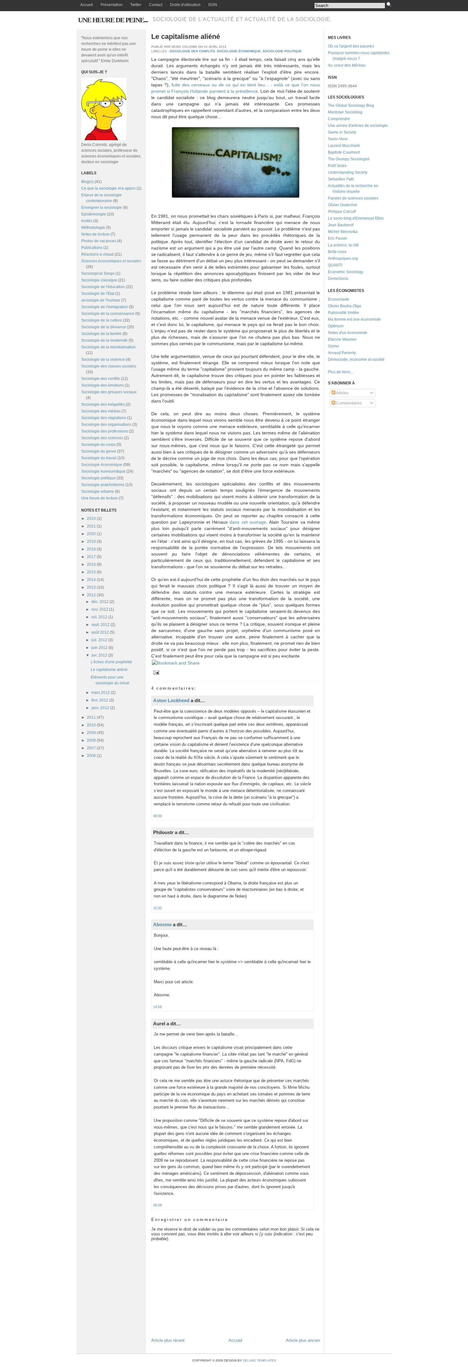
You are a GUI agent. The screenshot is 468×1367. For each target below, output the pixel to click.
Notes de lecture (95, 234)
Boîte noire (337, 252)
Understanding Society (347, 172)
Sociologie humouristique (103, 471)
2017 (91, 557)
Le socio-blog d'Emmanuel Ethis (356, 218)
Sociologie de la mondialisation (108, 347)
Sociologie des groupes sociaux (109, 392)
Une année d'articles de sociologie (358, 125)
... (351, 372)
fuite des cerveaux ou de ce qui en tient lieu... (220, 84)
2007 (91, 748)
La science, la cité (343, 245)
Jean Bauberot (340, 225)
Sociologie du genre (98, 451)
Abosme (162, 924)
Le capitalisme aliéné (109, 669)
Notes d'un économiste (347, 333)
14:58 (157, 1007)
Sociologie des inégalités (103, 404)
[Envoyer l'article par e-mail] (155, 672)
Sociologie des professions (104, 431)
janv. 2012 (100, 708)
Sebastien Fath (341, 179)
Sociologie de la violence (103, 359)
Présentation (112, 5)
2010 (91, 725)
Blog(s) (87, 181)
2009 (91, 733)
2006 (91, 755)
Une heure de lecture (99, 498)
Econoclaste (338, 299)
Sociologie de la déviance (103, 327)
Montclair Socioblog (345, 112)
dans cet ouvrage (248, 522)
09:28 (157, 1205)
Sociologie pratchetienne (102, 485)
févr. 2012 (99, 700)
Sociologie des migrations (103, 418)
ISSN (212, 5)
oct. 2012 (99, 617)
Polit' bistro (337, 166)
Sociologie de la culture (101, 320)
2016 (91, 564)
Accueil (86, 5)
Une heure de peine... (113, 20)
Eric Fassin (337, 238)
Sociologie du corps (98, 444)
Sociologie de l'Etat (97, 293)
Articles (342, 393)
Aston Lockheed (171, 700)
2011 (91, 717)
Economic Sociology (345, 272)
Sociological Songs (98, 273)
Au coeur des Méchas (346, 65)
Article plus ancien (303, 1340)
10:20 (157, 908)
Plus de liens (339, 372)
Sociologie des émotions (102, 385)
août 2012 (100, 632)
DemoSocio (338, 278)
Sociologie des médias (101, 411)
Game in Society (342, 132)
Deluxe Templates (259, 1360)
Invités (86, 221)
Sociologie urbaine (97, 491)
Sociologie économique (101, 464)
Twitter (135, 5)
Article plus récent (168, 1340)
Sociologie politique (98, 478)
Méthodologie (93, 227)
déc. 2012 (100, 602)
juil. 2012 (99, 640)
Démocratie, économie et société (356, 359)
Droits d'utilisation (185, 5)
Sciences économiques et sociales (111, 261)
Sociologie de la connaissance (107, 313)
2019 (91, 541)
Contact (155, 5)
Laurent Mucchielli (344, 145)
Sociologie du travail (99, 458)
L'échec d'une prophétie (111, 662)
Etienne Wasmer (342, 339)
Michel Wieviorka (343, 231)
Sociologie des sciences (102, 438)
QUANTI (335, 265)
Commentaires (348, 403)
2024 (91, 518)
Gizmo (333, 346)
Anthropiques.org (343, 258)
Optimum (336, 326)
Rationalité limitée (343, 312)
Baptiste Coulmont (344, 152)
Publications (92, 247)
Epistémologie (93, 214)
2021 (91, 526)
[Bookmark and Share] (175, 662)
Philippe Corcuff (342, 211)
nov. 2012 (99, 609)
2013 (91, 587)
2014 (91, 580)
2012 (91, 595)
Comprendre (339, 119)
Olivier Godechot (342, 205)
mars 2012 (100, 692)
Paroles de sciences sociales (353, 198)
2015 (91, 572)
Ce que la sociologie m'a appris (108, 188)
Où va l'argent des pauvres (351, 46)
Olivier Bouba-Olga (344, 306)
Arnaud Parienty (342, 353)
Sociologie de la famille (101, 333)
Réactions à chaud (97, 254)
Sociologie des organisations (106, 424)
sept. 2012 (100, 624)
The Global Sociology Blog (351, 105)
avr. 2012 (99, 655)
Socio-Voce (338, 139)
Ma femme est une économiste (354, 319)
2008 (91, 740)
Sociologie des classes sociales (108, 366)
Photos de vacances (98, 241)
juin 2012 (99, 647)
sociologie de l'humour (100, 300)
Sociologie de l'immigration (104, 307)
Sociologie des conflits (100, 378)
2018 (91, 549)
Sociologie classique (99, 280)
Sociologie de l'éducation (103, 287)
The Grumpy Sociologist (348, 159)
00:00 (157, 816)
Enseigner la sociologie (101, 207)
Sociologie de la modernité (104, 340)
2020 (91, 534)
